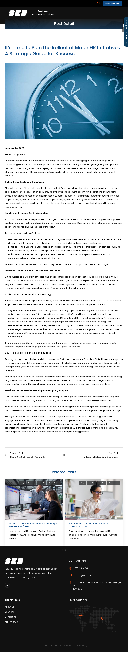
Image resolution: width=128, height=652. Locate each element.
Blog (22, 483)
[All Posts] (64, 455)
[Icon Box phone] (96, 570)
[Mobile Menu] (58, 13)
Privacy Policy (80, 645)
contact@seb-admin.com (86, 575)
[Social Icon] (7, 585)
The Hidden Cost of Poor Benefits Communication (88, 525)
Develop (31, 483)
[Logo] (18, 13)
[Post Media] (34, 499)
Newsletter (126, 31)
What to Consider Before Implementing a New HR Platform (33, 525)
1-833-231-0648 (81, 568)
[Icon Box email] (96, 577)
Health (41, 483)
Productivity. (54, 483)
